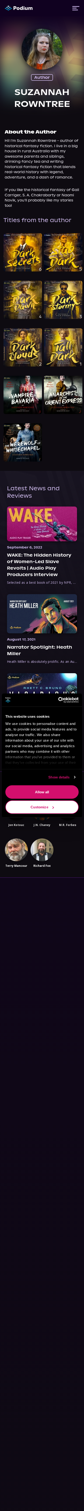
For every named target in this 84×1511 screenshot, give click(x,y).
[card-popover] (23, 252)
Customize (39, 807)
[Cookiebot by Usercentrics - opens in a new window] (59, 700)
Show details (59, 777)
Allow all (42, 792)
